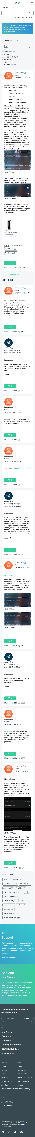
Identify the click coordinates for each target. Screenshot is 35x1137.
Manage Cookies (6, 1126)
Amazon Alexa (17, 879)
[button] (29, 73)
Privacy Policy (5, 1123)
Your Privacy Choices (16, 1124)
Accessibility (4, 1124)
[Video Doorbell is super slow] (22, 275)
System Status (23, 1074)
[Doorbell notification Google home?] (25, 275)
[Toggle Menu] (32, 2)
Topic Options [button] (29, 48)
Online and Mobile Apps (12, 917)
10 (13, 868)
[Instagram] (9, 1132)
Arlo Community (7, 7)
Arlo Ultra (19, 888)
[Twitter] (15, 1132)
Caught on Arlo (6, 1081)
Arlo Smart (7, 888)
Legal (25, 1123)
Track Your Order (24, 1081)
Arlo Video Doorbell (12, 40)
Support (20, 1066)
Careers (4, 1070)
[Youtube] (21, 1132)
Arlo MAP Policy (7, 1102)
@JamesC (16, 468)
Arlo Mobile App (10, 249)
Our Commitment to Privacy (11, 1089)
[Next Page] (28, 892)
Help (31, 18)
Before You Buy (9, 901)
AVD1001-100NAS (10, 896)
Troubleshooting (10, 253)
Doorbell (22, 901)
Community (22, 1070)
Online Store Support (25, 1078)
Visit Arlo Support (8, 958)
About (3, 1066)
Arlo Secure (24, 884)
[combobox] (17, 13)
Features (20, 905)
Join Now (17, 18)
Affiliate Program (7, 1106)
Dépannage (7, 905)
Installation (7, 909)
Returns (20, 1085)
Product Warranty (24, 1089)
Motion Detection (9, 913)
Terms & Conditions (16, 1123)
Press (3, 1074)
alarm (5, 879)
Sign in (24, 18)
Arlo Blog (4, 1085)
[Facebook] (2, 1132)
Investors (4, 1078)
